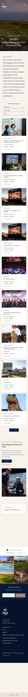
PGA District (7, 643)
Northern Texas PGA (9, 640)
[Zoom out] (26, 506)
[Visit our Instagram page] (21, 553)
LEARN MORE (7, 149)
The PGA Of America (9, 638)
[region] (14, 524)
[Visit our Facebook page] (18, 553)
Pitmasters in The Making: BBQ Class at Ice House (13, 348)
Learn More (7, 461)
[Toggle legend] (23, 510)
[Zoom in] (26, 504)
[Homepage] (4, 5)
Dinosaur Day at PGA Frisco (12, 416)
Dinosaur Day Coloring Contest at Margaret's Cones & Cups (14, 141)
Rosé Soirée (7, 382)
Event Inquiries (6, 464)
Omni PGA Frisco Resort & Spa (13, 635)
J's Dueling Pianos (9, 279)
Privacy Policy (6, 655)
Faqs (4, 630)
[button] (14, 114)
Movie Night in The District (12, 245)
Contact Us (6, 627)
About (4, 632)
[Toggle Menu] (25, 5)
